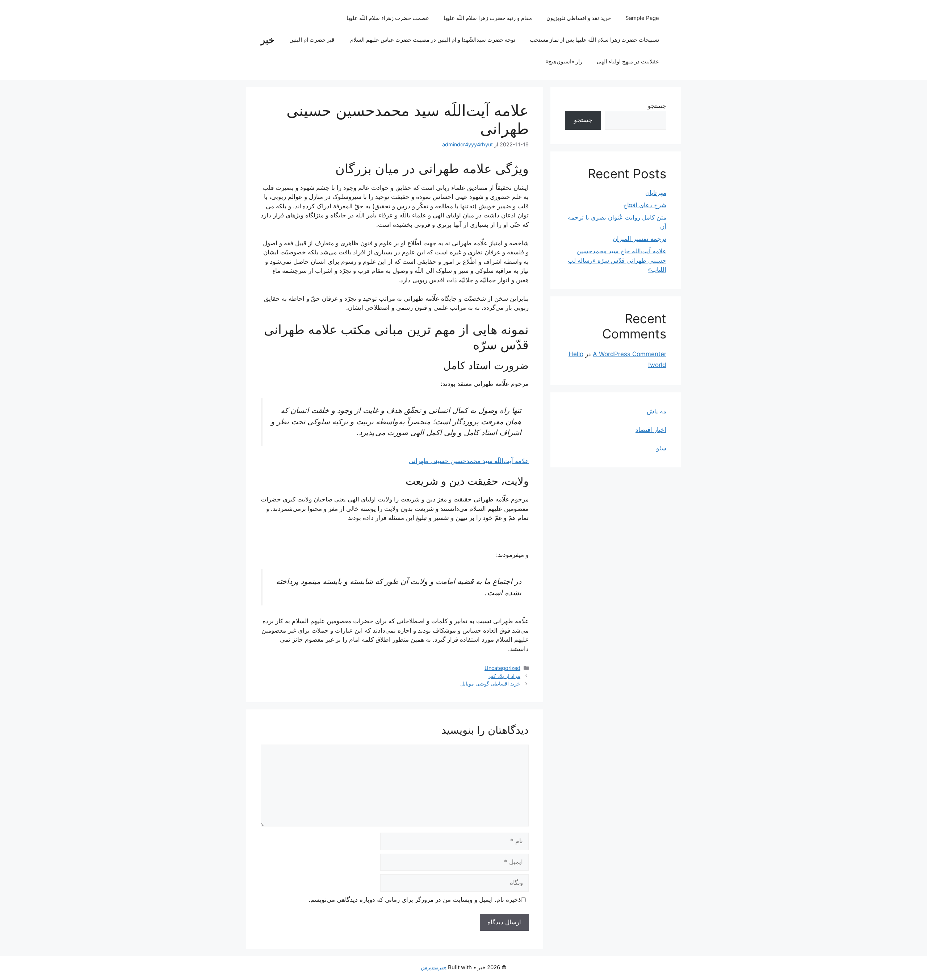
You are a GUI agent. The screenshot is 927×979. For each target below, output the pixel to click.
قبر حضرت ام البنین (312, 39)
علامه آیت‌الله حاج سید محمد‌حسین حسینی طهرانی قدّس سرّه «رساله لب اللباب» (617, 260)
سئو (661, 448)
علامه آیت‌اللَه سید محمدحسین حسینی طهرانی (469, 460)
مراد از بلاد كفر (504, 676)
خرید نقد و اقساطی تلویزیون (578, 17)
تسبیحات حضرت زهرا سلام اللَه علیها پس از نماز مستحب (594, 39)
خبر (267, 39)
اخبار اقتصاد (651, 429)
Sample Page (642, 17)
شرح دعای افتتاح (644, 205)
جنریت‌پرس (433, 967)
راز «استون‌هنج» (563, 61)
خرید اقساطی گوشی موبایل (490, 683)
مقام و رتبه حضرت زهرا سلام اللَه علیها (488, 17)
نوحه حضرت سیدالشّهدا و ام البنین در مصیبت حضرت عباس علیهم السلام (432, 39)
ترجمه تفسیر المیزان (639, 238)
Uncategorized (502, 668)
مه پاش (656, 411)
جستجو (657, 105)
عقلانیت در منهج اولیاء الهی (628, 61)
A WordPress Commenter (629, 354)
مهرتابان (655, 192)
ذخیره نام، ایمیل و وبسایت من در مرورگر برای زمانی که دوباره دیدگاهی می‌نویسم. (415, 899)
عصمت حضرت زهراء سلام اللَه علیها (388, 17)
